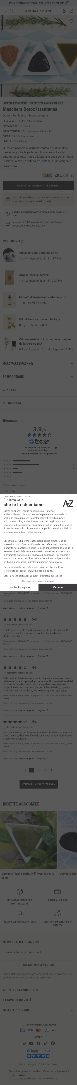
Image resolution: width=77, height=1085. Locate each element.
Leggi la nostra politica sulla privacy (21, 576)
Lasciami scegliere (19, 587)
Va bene (58, 587)
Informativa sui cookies (51, 576)
